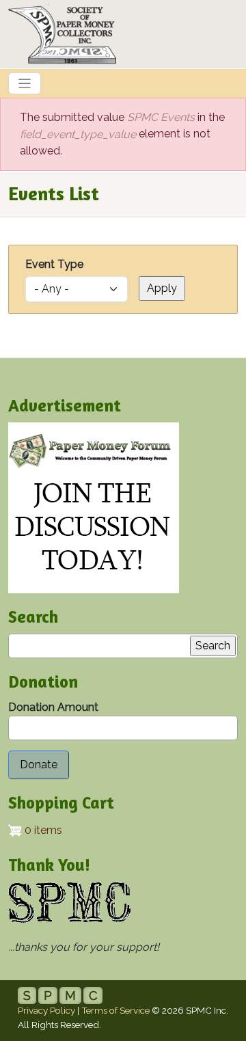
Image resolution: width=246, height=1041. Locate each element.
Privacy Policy (46, 1010)
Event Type (54, 264)
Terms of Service (115, 1010)
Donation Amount (53, 707)
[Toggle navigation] (24, 83)
